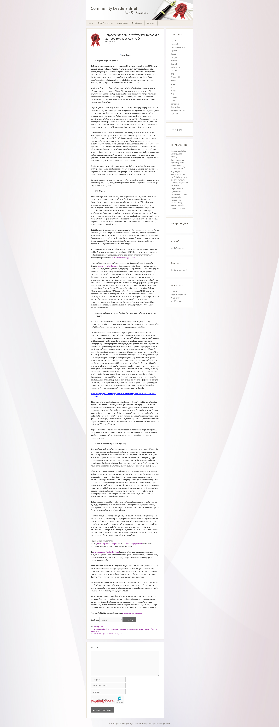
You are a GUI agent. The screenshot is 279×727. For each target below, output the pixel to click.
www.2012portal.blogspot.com (123, 257)
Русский (174, 97)
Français (174, 57)
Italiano (174, 80)
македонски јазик (178, 110)
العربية (173, 84)
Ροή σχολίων (175, 298)
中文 (172, 74)
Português (175, 44)
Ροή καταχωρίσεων (178, 294)
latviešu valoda (176, 104)
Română (174, 60)
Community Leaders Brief (114, 8)
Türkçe (173, 100)
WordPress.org (176, 301)
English (173, 41)
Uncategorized (98, 627)
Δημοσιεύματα (122, 23)
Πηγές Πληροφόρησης (105, 23)
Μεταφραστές (137, 23)
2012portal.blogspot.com (132, 543)
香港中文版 (175, 77)
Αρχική (91, 23)
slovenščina (175, 107)
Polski (173, 94)
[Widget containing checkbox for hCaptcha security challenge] (107, 700)
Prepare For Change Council (160, 724)
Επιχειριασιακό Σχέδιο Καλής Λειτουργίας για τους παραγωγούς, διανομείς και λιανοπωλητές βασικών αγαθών (179, 197)
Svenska (174, 70)
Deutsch (174, 64)
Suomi (173, 54)
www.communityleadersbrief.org (106, 552)
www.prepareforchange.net (108, 266)
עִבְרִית (173, 87)
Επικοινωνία (151, 23)
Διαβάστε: (95, 620)
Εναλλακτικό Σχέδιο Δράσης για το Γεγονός (107, 634)
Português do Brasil (178, 47)
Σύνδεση (174, 291)
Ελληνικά (174, 114)
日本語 (173, 90)
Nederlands (175, 67)
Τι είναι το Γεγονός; (178, 208)
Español (174, 51)
